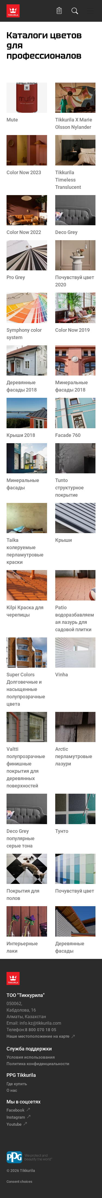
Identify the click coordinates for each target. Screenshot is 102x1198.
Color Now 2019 (72, 330)
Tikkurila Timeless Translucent (68, 180)
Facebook (15, 1110)
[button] (59, 10)
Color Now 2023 (24, 172)
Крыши (63, 540)
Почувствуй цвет (74, 891)
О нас (12, 1090)
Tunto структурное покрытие (69, 487)
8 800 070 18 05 (40, 1029)
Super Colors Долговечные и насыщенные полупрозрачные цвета (26, 689)
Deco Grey (66, 232)
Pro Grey (16, 277)
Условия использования (31, 1057)
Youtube (14, 1124)
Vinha (61, 674)
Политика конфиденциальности (38, 1063)
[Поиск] (75, 11)
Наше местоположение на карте (38, 1036)
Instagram (16, 1117)
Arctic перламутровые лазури (73, 756)
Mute (12, 120)
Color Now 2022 (24, 232)
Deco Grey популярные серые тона (21, 838)
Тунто (61, 831)
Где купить (17, 1083)
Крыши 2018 (21, 435)
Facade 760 (68, 435)
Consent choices (19, 1182)
